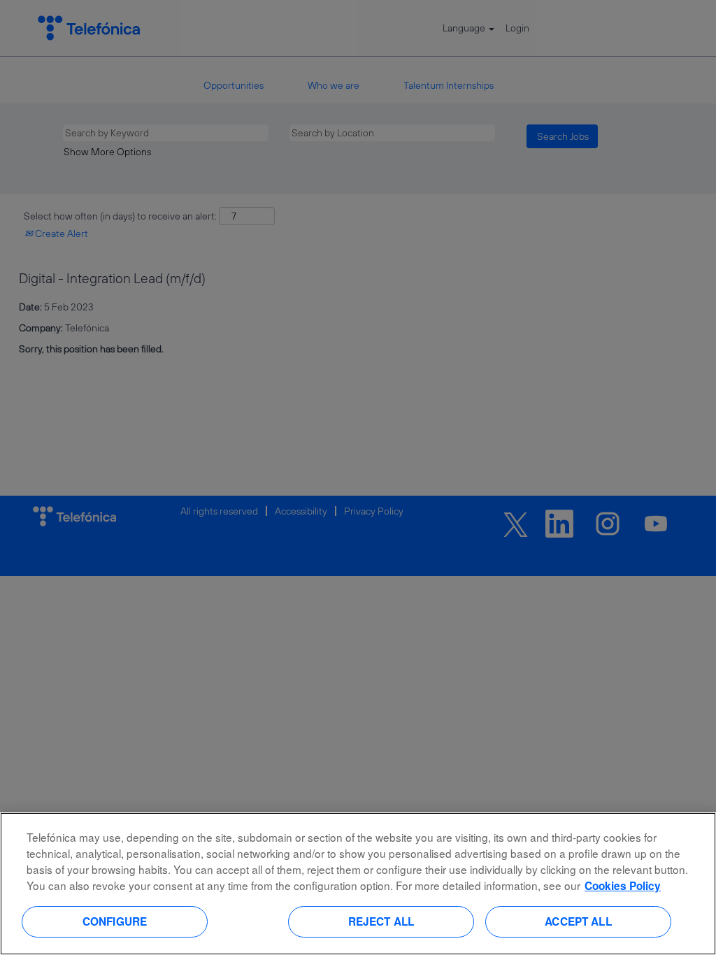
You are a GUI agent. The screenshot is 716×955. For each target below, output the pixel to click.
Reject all (381, 921)
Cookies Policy (623, 885)
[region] (358, 883)
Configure (115, 921)
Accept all (578, 921)
